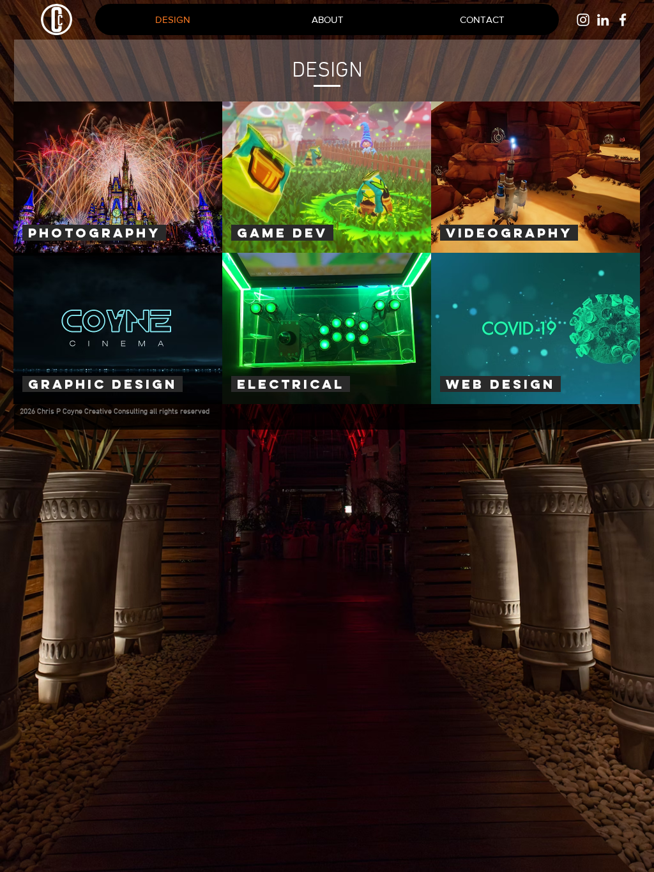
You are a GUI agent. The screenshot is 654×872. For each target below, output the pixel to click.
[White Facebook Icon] (622, 19)
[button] (481, 19)
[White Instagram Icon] (583, 19)
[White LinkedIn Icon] (603, 19)
